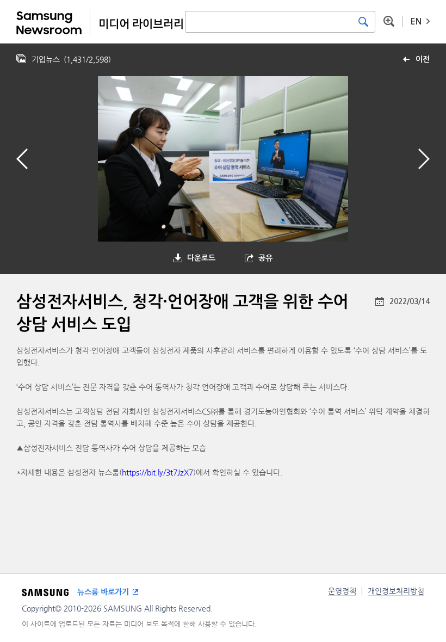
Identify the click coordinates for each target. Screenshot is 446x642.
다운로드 (201, 258)
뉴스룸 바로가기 (103, 592)
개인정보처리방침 (396, 591)
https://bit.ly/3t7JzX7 (157, 472)
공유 (265, 258)
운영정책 (342, 591)
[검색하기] (363, 22)
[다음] (424, 159)
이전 (423, 59)
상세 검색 (389, 21)
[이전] (22, 159)
